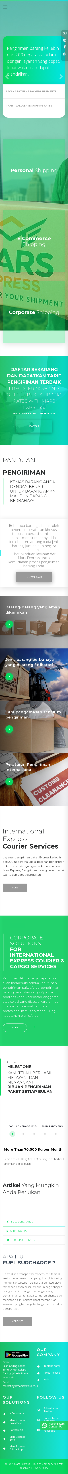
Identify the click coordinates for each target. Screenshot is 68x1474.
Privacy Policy (40, 1468)
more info (17, 1321)
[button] (7, 77)
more (15, 887)
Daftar (34, 426)
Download (34, 577)
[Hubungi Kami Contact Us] (44, 1422)
